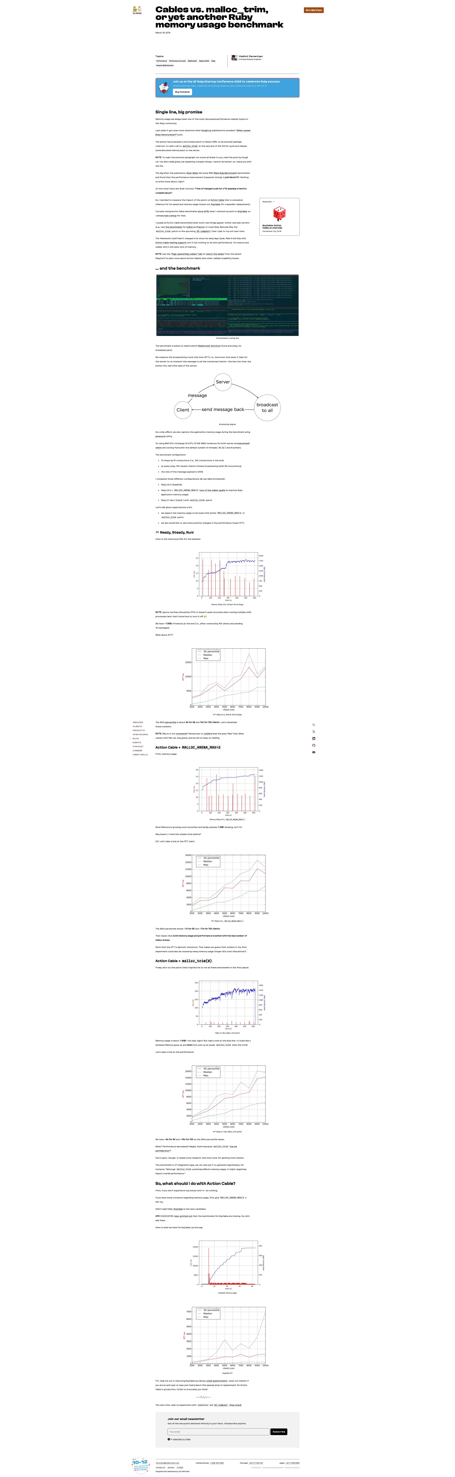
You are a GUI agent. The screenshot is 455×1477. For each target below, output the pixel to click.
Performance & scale (177, 61)
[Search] (313, 724)
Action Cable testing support (170, 243)
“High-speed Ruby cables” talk (186, 254)
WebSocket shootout (209, 346)
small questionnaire (217, 1381)
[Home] (137, 10)
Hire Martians (314, 10)
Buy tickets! (182, 92)
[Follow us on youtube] (313, 752)
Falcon (200, 227)
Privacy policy (256, 1467)
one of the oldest (212, 490)
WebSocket (192, 61)
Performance (161, 61)
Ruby (213, 61)
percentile (170, 722)
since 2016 (203, 211)
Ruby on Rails (204, 61)
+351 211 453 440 (256, 1463)
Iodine (190, 227)
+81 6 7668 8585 (293, 1463)
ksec (176, 1216)
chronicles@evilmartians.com (167, 1463)
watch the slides (215, 254)
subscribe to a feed (181, 1439)
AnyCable (215, 204)
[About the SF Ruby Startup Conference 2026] (227, 87)
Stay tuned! (235, 1405)
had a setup (170, 216)
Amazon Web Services (164, 65)
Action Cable (217, 200)
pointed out (186, 1216)
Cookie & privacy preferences (273, 1467)
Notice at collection (292, 1467)
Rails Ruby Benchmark (225, 173)
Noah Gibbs (192, 173)
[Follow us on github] (313, 745)
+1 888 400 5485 (217, 1463)
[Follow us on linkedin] (313, 738)
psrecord (160, 436)
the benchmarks (173, 227)
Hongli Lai (206, 130)
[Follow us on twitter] (313, 731)
